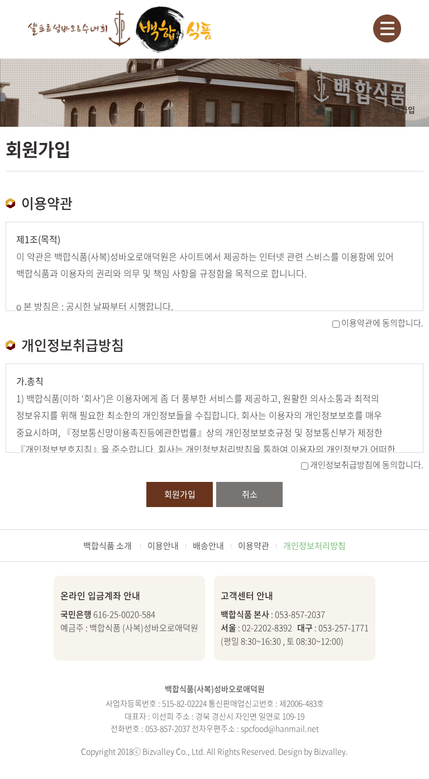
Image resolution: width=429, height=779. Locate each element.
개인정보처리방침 (314, 545)
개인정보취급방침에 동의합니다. (366, 464)
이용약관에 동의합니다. (382, 323)
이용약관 (253, 545)
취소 (250, 494)
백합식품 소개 (108, 545)
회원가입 (180, 494)
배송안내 (208, 545)
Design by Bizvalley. (313, 751)
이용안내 (163, 545)
